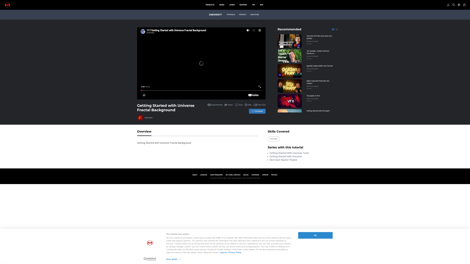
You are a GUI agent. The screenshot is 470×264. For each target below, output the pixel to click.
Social (246, 175)
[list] (337, 29)
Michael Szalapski (312, 41)
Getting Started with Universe (286, 156)
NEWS (221, 5)
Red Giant (148, 118)
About (194, 175)
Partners (255, 175)
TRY (253, 5)
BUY (261, 5)
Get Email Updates (233, 175)
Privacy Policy (234, 252)
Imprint (223, 252)
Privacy (274, 175)
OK (315, 235)
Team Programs (216, 175)
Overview (144, 131)
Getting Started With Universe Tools (289, 153)
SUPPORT (243, 5)
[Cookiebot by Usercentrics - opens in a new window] (150, 259)
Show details (171, 259)
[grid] (333, 29)
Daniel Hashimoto (313, 99)
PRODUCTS (210, 5)
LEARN (232, 5)
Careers (203, 175)
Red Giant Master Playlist (283, 159)
